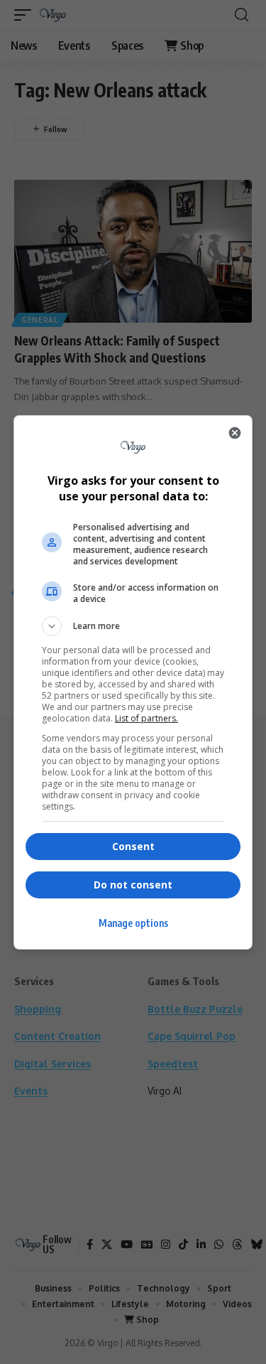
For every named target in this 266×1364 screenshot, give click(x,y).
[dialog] (133, 682)
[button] (133, 626)
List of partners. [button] (146, 718)
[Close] (235, 433)
